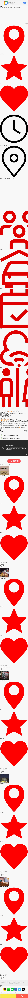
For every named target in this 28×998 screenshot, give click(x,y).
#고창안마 (7, 408)
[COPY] (23, 989)
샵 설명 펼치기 (15, 461)
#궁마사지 (22, 408)
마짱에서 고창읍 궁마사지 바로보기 (11, 438)
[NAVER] (12, 989)
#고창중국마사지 (16, 408)
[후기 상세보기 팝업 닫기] (0, 430)
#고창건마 (11, 408)
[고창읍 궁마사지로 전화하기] (22, 995)
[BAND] (8, 989)
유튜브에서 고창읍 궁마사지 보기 (11, 435)
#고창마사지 (2, 408)
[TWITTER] (19, 989)
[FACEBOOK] (15, 989)
